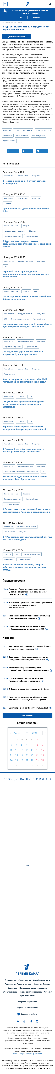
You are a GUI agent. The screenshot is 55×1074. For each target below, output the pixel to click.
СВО (5, 266)
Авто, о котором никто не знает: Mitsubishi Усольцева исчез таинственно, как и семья (25, 380)
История (26, 226)
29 (21, 739)
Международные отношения (14, 231)
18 (16, 755)
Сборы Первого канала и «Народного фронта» (21, 471)
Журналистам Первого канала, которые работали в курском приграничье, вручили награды (25, 567)
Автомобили (7, 135)
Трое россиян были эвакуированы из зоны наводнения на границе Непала (28, 658)
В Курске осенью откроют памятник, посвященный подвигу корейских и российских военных (27, 244)
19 (21, 755)
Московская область (11, 504)
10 (11, 749)
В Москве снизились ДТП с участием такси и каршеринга (24, 182)
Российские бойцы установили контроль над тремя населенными (29, 617)
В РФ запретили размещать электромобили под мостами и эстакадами (27, 538)
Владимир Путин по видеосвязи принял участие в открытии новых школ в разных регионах (28, 592)
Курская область (9, 141)
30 (27, 739)
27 (11, 739)
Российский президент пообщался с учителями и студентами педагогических (30, 605)
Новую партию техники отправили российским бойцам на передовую (27, 297)
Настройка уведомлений (27, 1002)
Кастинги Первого (42, 984)
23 (42, 755)
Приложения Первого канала (18, 984)
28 (16, 739)
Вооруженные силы (43, 130)
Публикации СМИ (27, 995)
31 (32, 739)
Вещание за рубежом (29, 1014)
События (48, 991)
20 (27, 755)
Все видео (12, 988)
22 (37, 755)
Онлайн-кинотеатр (41, 980)
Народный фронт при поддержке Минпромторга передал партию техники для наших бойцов (26, 274)
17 (11, 755)
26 (21, 760)
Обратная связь (10, 991)
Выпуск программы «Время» (28, 707)
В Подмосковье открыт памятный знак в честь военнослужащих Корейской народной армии (26, 510)
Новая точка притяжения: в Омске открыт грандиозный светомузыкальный (28, 698)
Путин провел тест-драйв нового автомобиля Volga (26, 210)
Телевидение (8, 559)
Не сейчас (36, 17)
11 (16, 749)
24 (11, 760)
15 (37, 749)
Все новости (27, 715)
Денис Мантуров (22, 135)
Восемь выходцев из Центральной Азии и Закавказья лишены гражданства (27, 627)
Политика (7, 203)
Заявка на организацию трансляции (27, 1053)
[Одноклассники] (27, 151)
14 (32, 749)
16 (42, 749)
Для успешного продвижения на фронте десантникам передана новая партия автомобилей (23, 404)
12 (21, 749)
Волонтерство (9, 261)
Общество (7, 130)
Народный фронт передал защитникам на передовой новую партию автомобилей (24, 428)
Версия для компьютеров (27, 1007)
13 (27, 749)
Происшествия (9, 374)
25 (16, 760)
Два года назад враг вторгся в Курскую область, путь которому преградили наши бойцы (27, 325)
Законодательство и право (26, 527)
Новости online (22, 176)
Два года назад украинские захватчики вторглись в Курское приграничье (23, 353)
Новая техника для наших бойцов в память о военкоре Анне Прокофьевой (25, 478)
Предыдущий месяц (10, 733)
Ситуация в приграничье (23, 130)
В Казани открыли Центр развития (29, 689)
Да (21, 17)
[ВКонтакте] (13, 151)
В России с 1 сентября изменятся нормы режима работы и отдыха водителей (23, 450)
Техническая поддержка (31, 991)
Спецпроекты (24, 980)
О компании (10, 980)
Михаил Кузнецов (38, 135)
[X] (42, 151)
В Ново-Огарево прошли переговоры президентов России (26, 679)
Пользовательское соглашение (33, 988)
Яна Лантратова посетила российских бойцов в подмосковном (30, 647)
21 (32, 755)
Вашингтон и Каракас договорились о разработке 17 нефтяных (29, 668)
